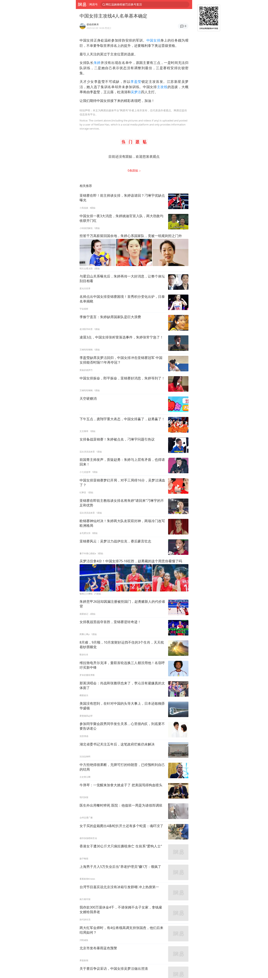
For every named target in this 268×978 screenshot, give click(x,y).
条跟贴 (133, 170)
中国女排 (153, 40)
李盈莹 (135, 81)
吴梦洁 (136, 92)
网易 (82, 4)
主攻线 (162, 87)
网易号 (93, 4)
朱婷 (97, 62)
